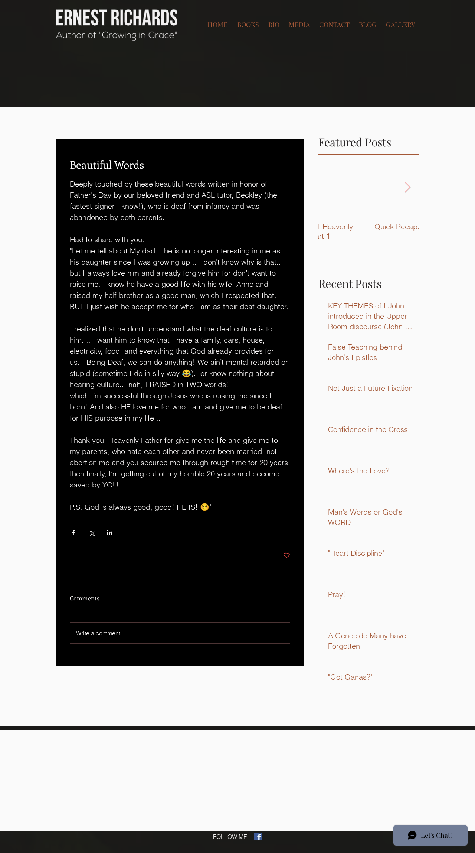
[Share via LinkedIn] (109, 532)
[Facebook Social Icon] (258, 836)
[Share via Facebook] (73, 532)
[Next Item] (407, 187)
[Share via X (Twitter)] (91, 532)
